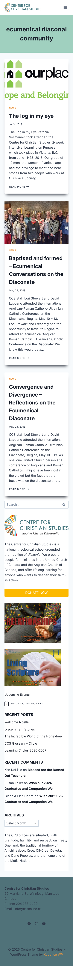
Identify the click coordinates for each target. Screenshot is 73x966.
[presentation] (36, 80)
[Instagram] (36, 923)
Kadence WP (53, 954)
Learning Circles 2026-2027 (25, 750)
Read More (19, 186)
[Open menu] (65, 7)
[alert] (36, 703)
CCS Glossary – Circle (20, 743)
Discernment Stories (19, 729)
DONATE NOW (36, 593)
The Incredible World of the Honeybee (33, 736)
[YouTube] (44, 923)
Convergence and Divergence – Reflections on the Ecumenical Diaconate (32, 403)
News (12, 107)
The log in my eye (31, 116)
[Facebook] (29, 923)
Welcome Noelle (16, 722)
